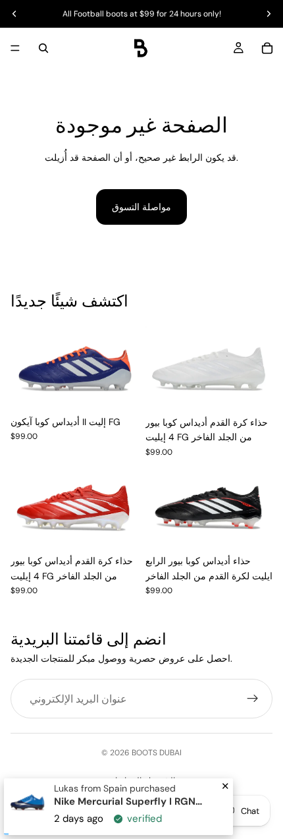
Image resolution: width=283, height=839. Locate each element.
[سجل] (253, 699)
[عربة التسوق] (267, 48)
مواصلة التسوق (141, 207)
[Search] (43, 48)
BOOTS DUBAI (157, 752)
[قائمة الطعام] (15, 48)
